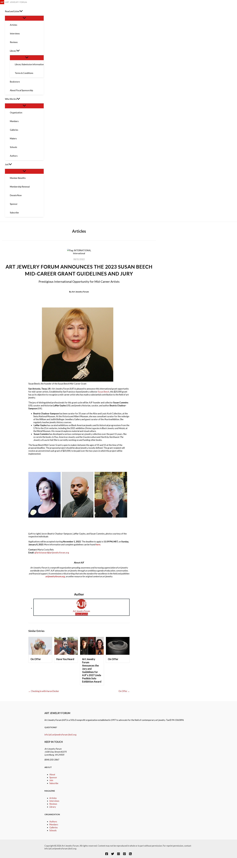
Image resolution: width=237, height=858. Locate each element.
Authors (53, 821)
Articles (53, 798)
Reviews (53, 804)
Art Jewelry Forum (80, 291)
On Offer (35, 659)
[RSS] (130, 854)
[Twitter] (112, 854)
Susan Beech (103, 391)
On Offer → (124, 691)
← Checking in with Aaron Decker (43, 691)
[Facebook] (106, 854)
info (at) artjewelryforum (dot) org (60, 734)
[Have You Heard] (66, 654)
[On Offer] (40, 654)
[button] (21, 11)
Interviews (54, 801)
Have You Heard (65, 659)
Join (51, 780)
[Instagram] (118, 854)
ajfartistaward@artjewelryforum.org (51, 552)
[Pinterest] (124, 854)
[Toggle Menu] (24, 18)
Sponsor (53, 777)
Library (52, 807)
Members (53, 824)
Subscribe (53, 783)
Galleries (53, 827)
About (52, 774)
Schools (53, 830)
